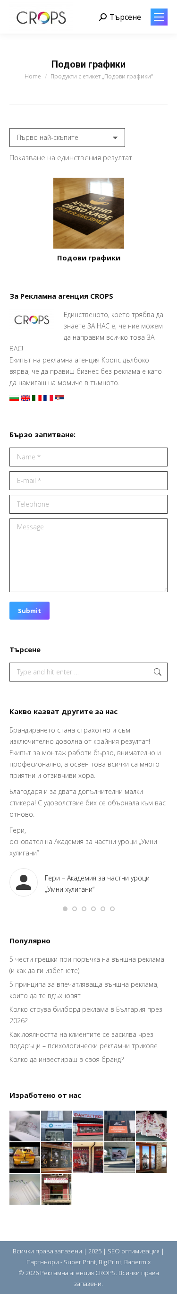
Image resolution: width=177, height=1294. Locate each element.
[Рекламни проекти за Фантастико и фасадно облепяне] (88, 1126)
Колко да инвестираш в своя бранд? (66, 1059)
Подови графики (88, 257)
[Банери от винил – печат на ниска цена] (57, 1158)
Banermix (137, 1262)
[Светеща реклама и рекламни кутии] (57, 1126)
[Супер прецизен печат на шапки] (25, 1126)
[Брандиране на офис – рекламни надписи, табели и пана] (57, 1190)
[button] (65, 908)
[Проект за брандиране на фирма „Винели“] (88, 1158)
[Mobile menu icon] (159, 17)
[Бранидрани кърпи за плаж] (152, 1126)
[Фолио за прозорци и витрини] (152, 1158)
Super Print (80, 1262)
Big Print (110, 1262)
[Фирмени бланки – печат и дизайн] (25, 1190)
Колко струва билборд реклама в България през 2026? (85, 1015)
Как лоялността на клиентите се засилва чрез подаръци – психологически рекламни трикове (83, 1040)
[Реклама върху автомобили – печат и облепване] (25, 1158)
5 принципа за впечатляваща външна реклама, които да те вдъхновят (84, 990)
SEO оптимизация (134, 1251)
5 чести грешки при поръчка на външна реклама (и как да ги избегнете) (86, 965)
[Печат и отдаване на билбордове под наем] (120, 1158)
